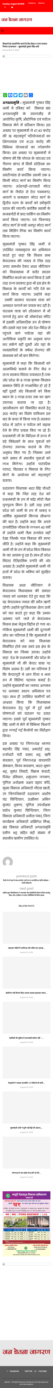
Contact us (32, 3)
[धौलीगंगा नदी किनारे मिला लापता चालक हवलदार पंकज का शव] (26, 973)
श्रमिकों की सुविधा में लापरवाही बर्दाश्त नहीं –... (26, 1038)
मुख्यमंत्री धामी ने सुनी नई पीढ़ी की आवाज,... (26, 1128)
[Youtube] (12, 7)
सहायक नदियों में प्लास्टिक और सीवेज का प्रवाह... (26, 948)
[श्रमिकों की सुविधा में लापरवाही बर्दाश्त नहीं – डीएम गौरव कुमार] (26, 1018)
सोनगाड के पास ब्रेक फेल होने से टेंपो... (26, 1173)
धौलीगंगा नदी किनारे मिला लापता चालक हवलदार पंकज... (26, 993)
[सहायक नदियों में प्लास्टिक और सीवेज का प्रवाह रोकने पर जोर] (26, 928)
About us (41, 3)
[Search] (50, 30)
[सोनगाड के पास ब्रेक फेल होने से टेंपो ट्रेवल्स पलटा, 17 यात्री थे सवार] (26, 1153)
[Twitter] (8, 7)
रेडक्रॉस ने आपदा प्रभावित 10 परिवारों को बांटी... (26, 1083)
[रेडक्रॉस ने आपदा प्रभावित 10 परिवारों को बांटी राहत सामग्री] (26, 1063)
